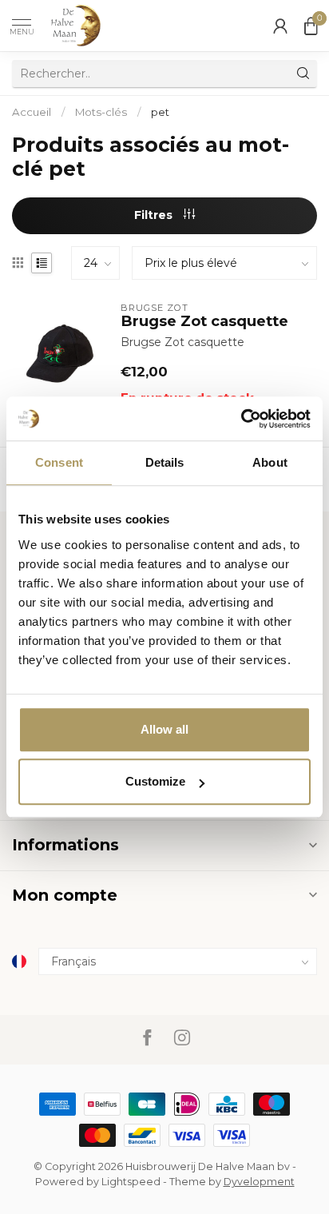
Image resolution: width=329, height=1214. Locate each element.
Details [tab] (164, 462)
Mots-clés (101, 111)
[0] (310, 26)
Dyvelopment (259, 1182)
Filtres (155, 215)
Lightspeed (131, 1182)
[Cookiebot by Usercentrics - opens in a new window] (241, 418)
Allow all (164, 729)
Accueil (31, 111)
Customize (155, 781)
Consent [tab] (59, 462)
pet (160, 111)
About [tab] (269, 462)
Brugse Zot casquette (204, 321)
